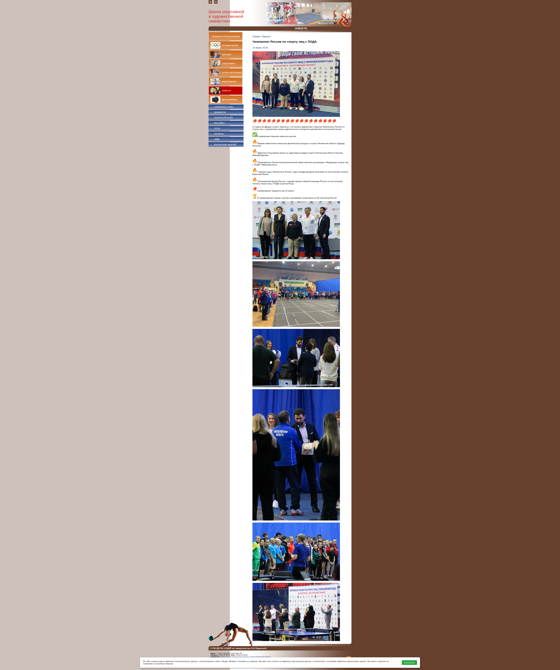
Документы (218, 112)
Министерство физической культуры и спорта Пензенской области (246, 657)
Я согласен (409, 662)
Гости (215, 128)
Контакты (217, 133)
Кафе (215, 139)
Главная (256, 36)
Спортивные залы (221, 106)
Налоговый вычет (221, 117)
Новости (266, 36)
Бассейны (217, 123)
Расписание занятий (223, 144)
